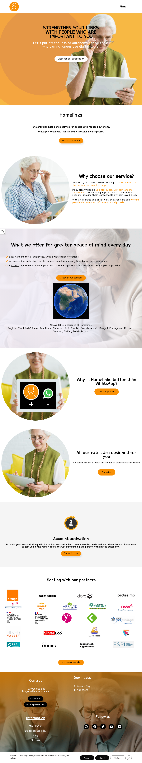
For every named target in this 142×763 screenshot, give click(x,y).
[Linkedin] (119, 726)
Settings (117, 758)
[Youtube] (111, 726)
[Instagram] (86, 726)
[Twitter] (103, 726)
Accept (87, 758)
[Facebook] (94, 726)
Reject (102, 758)
